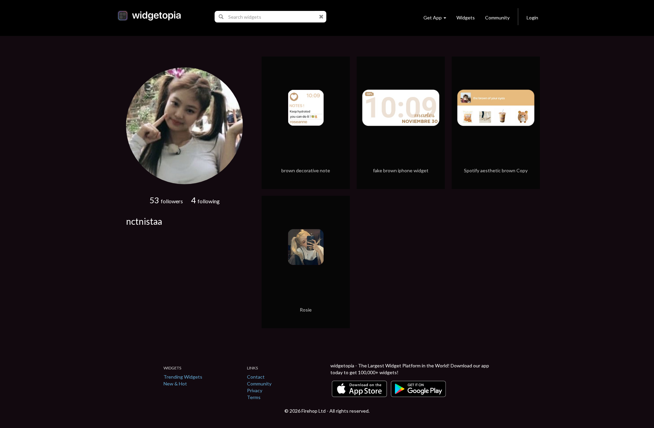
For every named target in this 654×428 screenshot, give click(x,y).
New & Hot (175, 383)
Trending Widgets (183, 377)
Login (532, 17)
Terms (254, 397)
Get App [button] (432, 17)
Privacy (254, 390)
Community (497, 17)
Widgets (465, 17)
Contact (256, 377)
